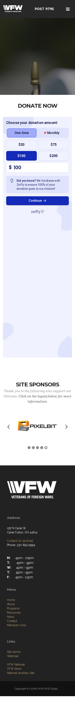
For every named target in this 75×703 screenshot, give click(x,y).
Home (11, 600)
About (11, 604)
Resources (14, 612)
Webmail (13, 656)
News (10, 616)
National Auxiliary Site (20, 673)
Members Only (16, 625)
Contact (12, 621)
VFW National (16, 664)
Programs (13, 608)
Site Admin (14, 651)
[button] (9, 426)
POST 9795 (44, 9)
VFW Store (14, 668)
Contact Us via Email (20, 540)
